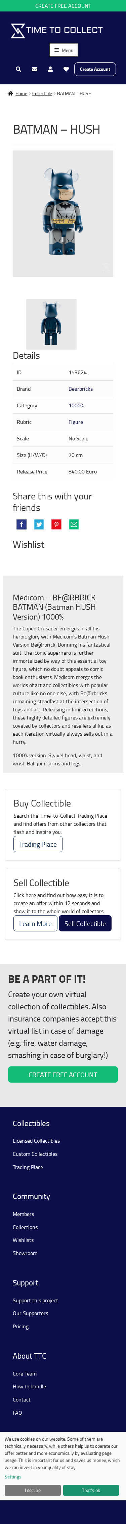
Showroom (25, 1253)
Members (23, 1214)
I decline (33, 1490)
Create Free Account (63, 5)
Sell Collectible (85, 923)
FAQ (17, 1412)
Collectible (42, 93)
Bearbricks (81, 388)
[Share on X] (39, 524)
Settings (13, 1476)
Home (21, 93)
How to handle (29, 1386)
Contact (22, 1399)
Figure (76, 422)
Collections (25, 1227)
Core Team (25, 1373)
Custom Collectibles (35, 1154)
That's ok (91, 1490)
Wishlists (23, 1240)
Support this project (35, 1300)
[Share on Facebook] (21, 524)
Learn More (35, 923)
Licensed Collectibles (36, 1140)
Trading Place (38, 844)
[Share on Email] (74, 524)
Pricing (21, 1326)
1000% (76, 405)
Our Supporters (30, 1313)
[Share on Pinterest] (56, 524)
